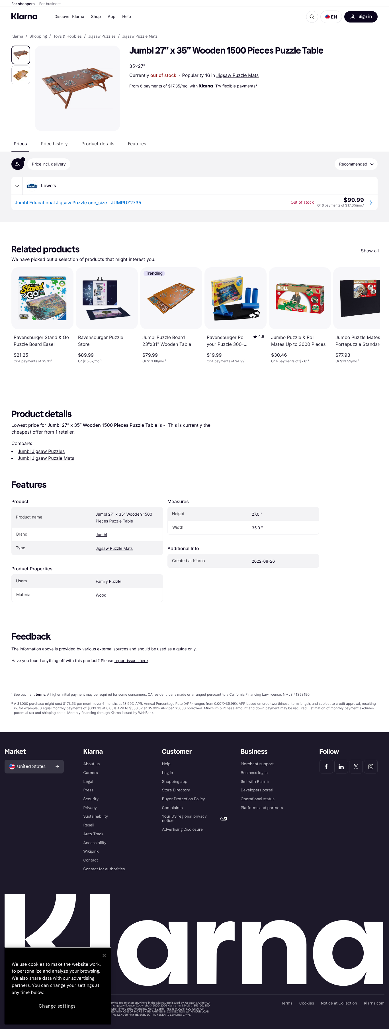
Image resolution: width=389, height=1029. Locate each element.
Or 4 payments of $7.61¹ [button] (290, 361)
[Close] (104, 955)
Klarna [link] (17, 36)
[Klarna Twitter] (356, 766)
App (111, 16)
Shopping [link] (38, 36)
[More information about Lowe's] (17, 185)
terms (40, 694)
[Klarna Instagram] (371, 766)
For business (50, 4)
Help (126, 16)
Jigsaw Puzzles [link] (102, 36)
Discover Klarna (69, 16)
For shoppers (23, 4)
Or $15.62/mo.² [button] (90, 361)
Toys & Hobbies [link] (67, 36)
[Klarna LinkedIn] (341, 766)
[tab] (20, 144)
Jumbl (101, 534)
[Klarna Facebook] (326, 766)
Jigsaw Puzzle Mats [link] (140, 36)
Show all (370, 251)
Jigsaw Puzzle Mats (237, 75)
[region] (58, 985)
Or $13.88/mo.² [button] (154, 361)
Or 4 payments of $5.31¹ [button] (33, 361)
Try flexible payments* (236, 85)
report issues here (131, 660)
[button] (331, 17)
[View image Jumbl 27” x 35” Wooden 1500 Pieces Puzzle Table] (20, 55)
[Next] (369, 315)
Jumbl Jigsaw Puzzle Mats (46, 458)
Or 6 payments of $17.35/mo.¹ (340, 205)
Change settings (57, 1006)
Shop (96, 16)
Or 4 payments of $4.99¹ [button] (226, 361)
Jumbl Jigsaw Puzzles (41, 451)
